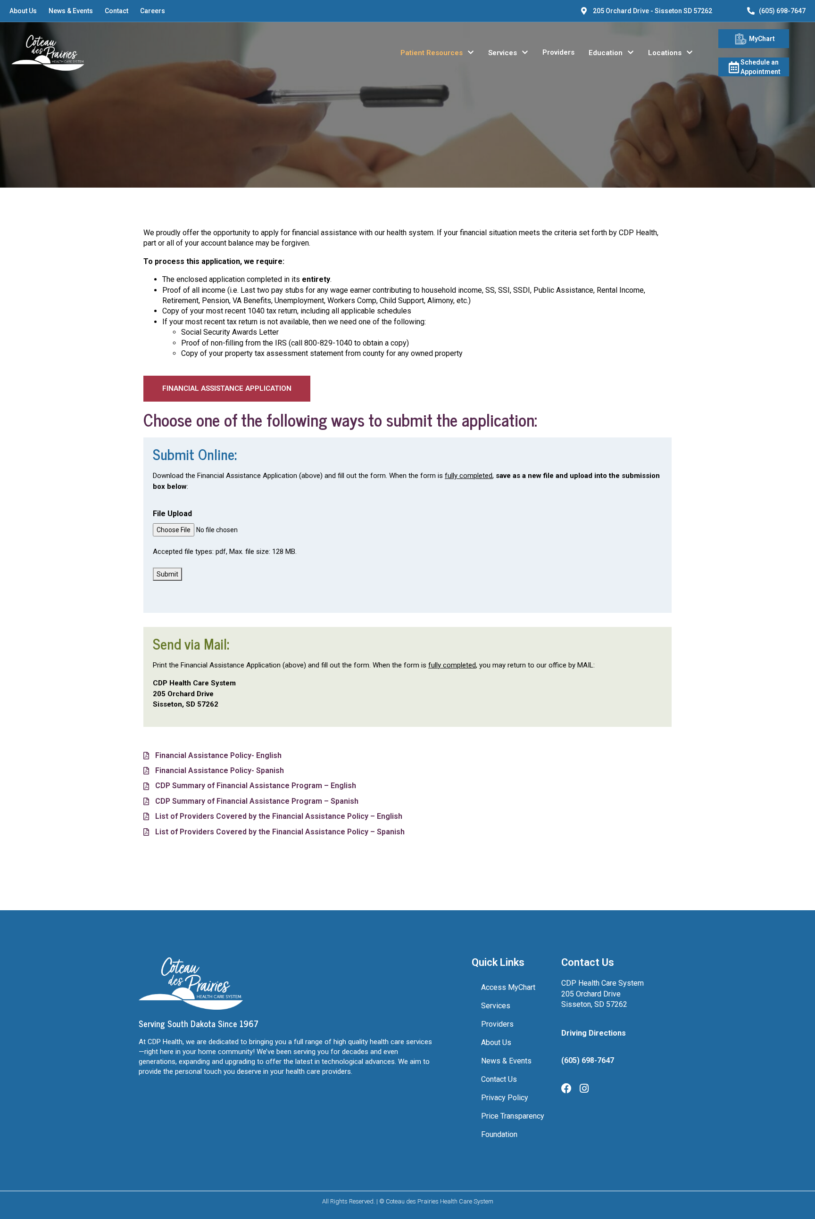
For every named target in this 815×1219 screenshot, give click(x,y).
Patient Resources (431, 53)
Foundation (499, 1134)
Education (606, 53)
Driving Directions (593, 1033)
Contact (116, 11)
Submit (167, 574)
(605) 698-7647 (782, 11)
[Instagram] (584, 1088)
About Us (23, 11)
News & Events (71, 11)
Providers (558, 52)
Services (502, 53)
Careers (152, 11)
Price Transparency (512, 1116)
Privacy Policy (504, 1097)
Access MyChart (508, 987)
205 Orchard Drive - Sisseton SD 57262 (652, 11)
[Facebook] (566, 1088)
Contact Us (499, 1079)
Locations (665, 53)
